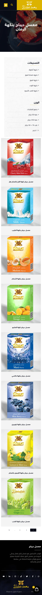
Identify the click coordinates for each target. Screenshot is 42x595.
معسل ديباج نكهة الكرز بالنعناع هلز (21, 182)
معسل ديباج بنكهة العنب (21, 522)
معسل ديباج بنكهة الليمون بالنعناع (21, 473)
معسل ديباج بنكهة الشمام (21, 279)
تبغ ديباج (26, 37)
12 (9, 530)
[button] (12, 5)
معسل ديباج (27, 591)
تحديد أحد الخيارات (21, 176)
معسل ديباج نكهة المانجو (21, 328)
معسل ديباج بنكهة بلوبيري (21, 425)
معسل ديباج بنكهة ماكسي (21, 376)
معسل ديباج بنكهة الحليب (21, 230)
